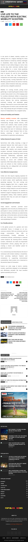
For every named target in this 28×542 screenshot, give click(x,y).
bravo (3, 21)
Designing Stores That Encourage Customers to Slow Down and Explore (18, 437)
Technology (3, 376)
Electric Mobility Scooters (9, 276)
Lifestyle (3, 487)
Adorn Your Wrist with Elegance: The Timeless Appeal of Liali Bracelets (13, 366)
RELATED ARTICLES (6, 322)
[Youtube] (19, 533)
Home (2, 9)
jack (7, 368)
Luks (6, 389)
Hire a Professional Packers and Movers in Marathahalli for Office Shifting (18, 472)
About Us (8, 538)
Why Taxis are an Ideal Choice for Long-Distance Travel (16, 341)
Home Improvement (5, 489)
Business (2, 381)
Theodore (9, 375)
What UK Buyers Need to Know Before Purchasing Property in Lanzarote (17, 444)
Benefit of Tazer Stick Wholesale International (14, 380)
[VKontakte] (15, 533)
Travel (2, 483)
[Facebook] (8, 533)
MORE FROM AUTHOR (17, 322)
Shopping (3, 368)
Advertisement (15, 538)
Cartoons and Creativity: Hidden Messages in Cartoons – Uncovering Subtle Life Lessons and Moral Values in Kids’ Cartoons (20, 297)
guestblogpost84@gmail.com (16, 524)
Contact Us (22, 538)
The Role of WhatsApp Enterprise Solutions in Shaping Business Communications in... (17, 458)
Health (2, 361)
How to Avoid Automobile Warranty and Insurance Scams (16, 334)
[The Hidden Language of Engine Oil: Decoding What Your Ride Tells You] (4, 328)
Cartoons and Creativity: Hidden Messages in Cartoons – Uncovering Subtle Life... (17, 465)
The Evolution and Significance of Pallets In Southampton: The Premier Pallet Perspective (7, 295)
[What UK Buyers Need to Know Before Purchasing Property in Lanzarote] (4, 444)
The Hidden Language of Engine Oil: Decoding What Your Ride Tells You (17, 328)
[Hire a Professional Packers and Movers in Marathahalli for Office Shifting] (4, 472)
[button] (26, 6)
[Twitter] (12, 533)
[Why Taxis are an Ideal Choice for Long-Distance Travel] (4, 341)
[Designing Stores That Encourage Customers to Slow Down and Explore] (4, 437)
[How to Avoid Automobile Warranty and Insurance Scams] (4, 334)
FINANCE (2, 491)
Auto (5, 9)
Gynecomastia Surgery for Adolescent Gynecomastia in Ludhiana (11, 359)
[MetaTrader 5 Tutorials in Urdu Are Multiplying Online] (4, 431)
